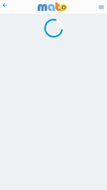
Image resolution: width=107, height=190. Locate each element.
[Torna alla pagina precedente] (5, 7)
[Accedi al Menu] (101, 7)
